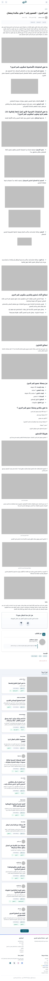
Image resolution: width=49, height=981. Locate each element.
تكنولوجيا (21, 952)
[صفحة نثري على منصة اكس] (14, 963)
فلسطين (15, 924)
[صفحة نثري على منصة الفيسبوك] (22, 963)
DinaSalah (23, 822)
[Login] (46, 2)
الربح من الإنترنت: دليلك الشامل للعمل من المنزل (14, 946)
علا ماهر (19, 908)
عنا (47, 960)
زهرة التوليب (18, 862)
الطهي (46, 9)
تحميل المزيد (24, 931)
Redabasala (22, 800)
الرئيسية (46, 958)
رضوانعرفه (23, 778)
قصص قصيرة (15, 690)
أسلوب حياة (16, 729)
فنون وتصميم (21, 901)
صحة (22, 729)
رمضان (22, 878)
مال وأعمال (21, 950)
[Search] (6, 2)
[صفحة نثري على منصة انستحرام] (18, 963)
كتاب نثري (46, 962)
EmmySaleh (22, 736)
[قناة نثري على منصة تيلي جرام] (10, 963)
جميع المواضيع (20, 941)
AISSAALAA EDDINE (21, 697)
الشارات (46, 969)
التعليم (22, 948)
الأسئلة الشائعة (45, 967)
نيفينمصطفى (33, 640)
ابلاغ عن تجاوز (42, 661)
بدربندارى (19, 841)
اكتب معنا (46, 964)
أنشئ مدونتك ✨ (44, 965)
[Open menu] (2, 2)
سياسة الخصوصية (45, 973)
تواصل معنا (46, 971)
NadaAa (19, 756)
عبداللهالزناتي (22, 679)
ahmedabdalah (22, 714)
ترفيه (16, 855)
